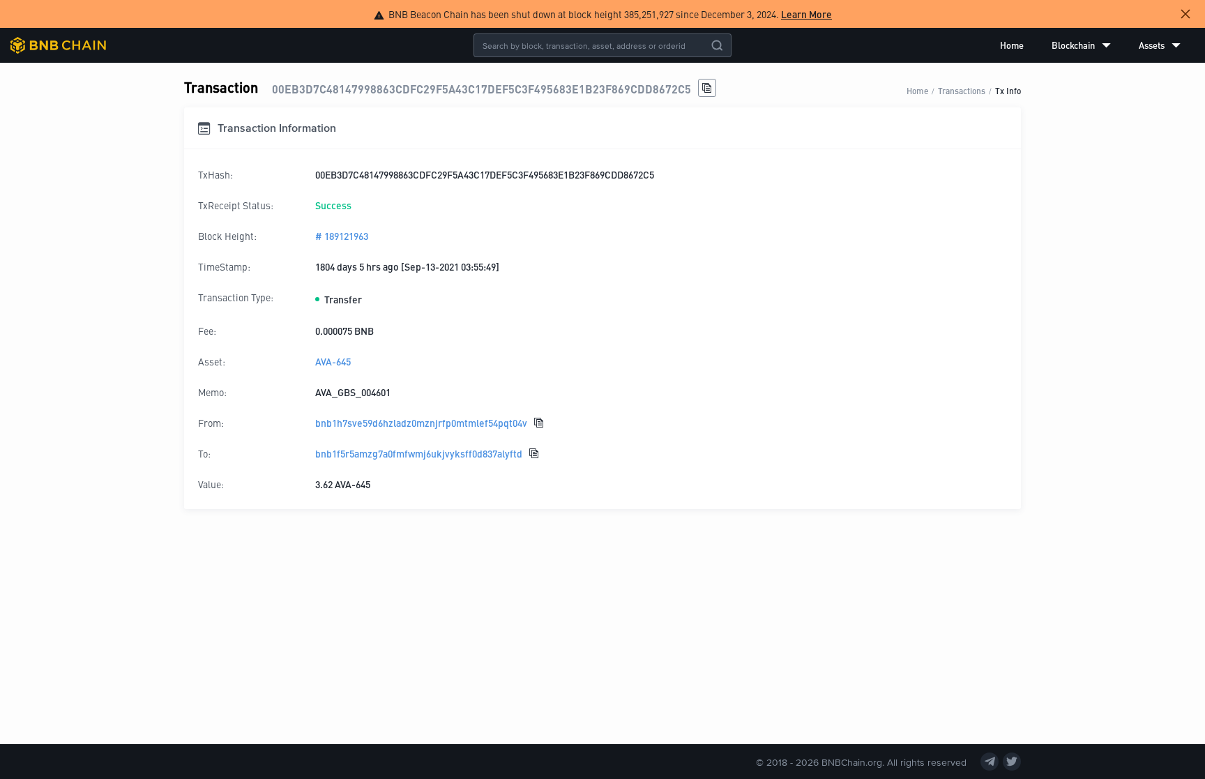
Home (1012, 45)
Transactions (961, 90)
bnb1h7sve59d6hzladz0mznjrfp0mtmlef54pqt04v (421, 422)
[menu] (1090, 45)
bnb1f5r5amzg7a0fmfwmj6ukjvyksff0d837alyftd (418, 453)
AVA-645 (333, 361)
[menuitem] (1012, 45)
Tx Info (1008, 90)
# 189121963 (341, 236)
